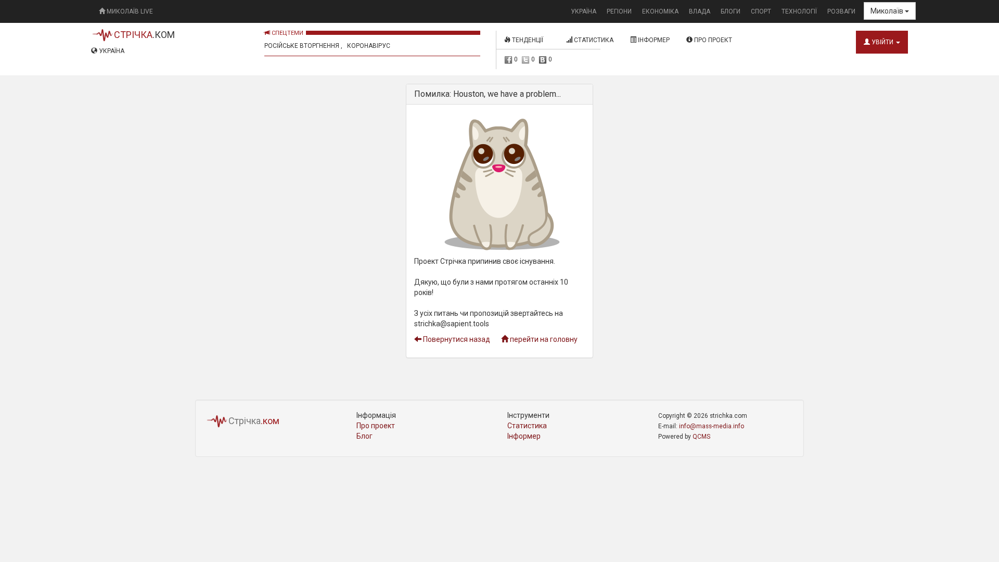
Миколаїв (887, 11)
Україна (583, 11)
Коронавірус (368, 45)
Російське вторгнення (301, 45)
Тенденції (529, 40)
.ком (144, 34)
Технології (799, 11)
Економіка (660, 11)
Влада (699, 11)
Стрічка (253, 420)
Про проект (712, 40)
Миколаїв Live (129, 11)
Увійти (882, 42)
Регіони (619, 11)
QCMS (701, 436)
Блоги (730, 11)
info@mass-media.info (711, 426)
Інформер (653, 40)
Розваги (841, 11)
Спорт (761, 11)
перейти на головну (543, 339)
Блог (364, 436)
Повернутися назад (455, 339)
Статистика (592, 40)
